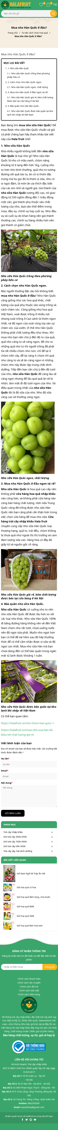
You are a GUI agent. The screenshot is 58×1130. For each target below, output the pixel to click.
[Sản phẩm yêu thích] (41, 4)
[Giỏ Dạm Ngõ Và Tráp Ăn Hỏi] (9, 873)
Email (4, 770)
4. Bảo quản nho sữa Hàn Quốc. (23, 106)
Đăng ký (49, 967)
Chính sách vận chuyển (29, 982)
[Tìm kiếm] (53, 13)
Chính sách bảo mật (29, 990)
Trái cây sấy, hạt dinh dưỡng (17, 850)
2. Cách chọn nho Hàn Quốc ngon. (25, 82)
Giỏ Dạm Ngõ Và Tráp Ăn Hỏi (31, 873)
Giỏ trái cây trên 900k (14, 846)
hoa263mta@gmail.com (32, 1107)
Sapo (50, 1116)
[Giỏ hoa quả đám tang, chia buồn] (9, 897)
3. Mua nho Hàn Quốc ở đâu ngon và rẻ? (28, 92)
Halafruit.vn (31, 1116)
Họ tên (5, 758)
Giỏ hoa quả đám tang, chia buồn (33, 897)
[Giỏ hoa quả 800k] (9, 907)
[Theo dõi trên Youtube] (34, 1119)
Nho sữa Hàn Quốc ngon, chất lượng (29, 87)
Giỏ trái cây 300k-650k (15, 836)
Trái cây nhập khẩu (13, 831)
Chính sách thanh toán (29, 978)
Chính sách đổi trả (29, 986)
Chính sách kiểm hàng (29, 994)
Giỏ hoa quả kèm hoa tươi (30, 925)
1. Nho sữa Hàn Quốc (18, 68)
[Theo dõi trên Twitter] (27, 1119)
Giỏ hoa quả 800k (25, 906)
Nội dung (6, 782)
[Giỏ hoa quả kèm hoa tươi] (9, 926)
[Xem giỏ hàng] (48, 4)
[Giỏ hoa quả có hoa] (9, 887)
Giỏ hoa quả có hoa (26, 887)
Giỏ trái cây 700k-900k (15, 841)
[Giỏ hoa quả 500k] (9, 916)
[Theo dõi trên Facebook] (22, 1119)
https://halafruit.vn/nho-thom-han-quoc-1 (27, 723)
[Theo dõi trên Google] (31, 1119)
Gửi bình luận (13, 813)
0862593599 (33, 1103)
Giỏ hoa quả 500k (25, 916)
